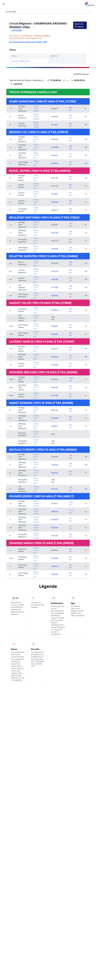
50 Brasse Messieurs (22, 434)
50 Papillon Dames (22, 210)
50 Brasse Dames (22, 550)
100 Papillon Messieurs (22, 287)
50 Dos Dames (21, 186)
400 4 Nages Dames (23, 334)
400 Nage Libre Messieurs (22, 527)
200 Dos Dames (21, 202)
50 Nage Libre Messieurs (22, 108)
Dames (14, 56)
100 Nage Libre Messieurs (22, 147)
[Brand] (89, 4)
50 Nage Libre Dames (21, 177)
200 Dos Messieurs (22, 279)
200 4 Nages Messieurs (23, 163)
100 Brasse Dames (22, 310)
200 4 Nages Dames (23, 326)
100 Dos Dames (21, 194)
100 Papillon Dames (21, 318)
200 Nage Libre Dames (22, 356)
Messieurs (54, 56)
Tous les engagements (20, 61)
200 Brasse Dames (22, 566)
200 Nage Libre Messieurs (22, 155)
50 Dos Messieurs (22, 116)
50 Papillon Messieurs (22, 240)
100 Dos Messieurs (22, 124)
